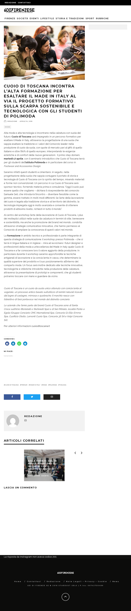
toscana (62, 385)
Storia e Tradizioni (70, 18)
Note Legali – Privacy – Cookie (86, 581)
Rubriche (102, 18)
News (115, 581)
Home (17, 581)
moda (44, 385)
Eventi (34, 18)
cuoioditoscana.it (40, 326)
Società (22, 18)
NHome (7, 127)
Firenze (10, 18)
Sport (90, 18)
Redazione (10, 3)
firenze (24, 385)
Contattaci (24, 3)
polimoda (53, 385)
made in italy (35, 385)
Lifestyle (47, 18)
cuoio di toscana (12, 385)
